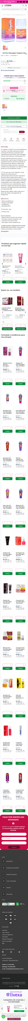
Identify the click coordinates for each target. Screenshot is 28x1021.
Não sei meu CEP (22, 134)
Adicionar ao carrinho (14, 118)
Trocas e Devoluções (7, 958)
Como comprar (5, 932)
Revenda (8, 887)
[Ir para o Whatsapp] (3, 1016)
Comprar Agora (7, 328)
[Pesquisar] (25, 9)
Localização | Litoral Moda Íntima (10, 960)
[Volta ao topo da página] (24, 851)
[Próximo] (25, 264)
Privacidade (5, 937)
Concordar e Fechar (14, 1019)
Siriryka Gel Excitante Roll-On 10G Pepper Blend (20, 309)
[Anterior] (2, 264)
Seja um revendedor (7, 941)
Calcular (22, 131)
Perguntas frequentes (7, 939)
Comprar (19, 1011)
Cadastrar (14, 847)
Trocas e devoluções (11, 881)
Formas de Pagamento (7, 934)
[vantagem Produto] (14, 140)
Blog (3, 943)
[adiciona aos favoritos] (26, 53)
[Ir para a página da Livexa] (14, 993)
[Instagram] (11, 952)
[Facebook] (3, 952)
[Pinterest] (19, 952)
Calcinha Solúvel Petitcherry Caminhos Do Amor (7, 309)
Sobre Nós (4, 930)
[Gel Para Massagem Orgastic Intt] (5, 47)
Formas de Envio (6, 978)
